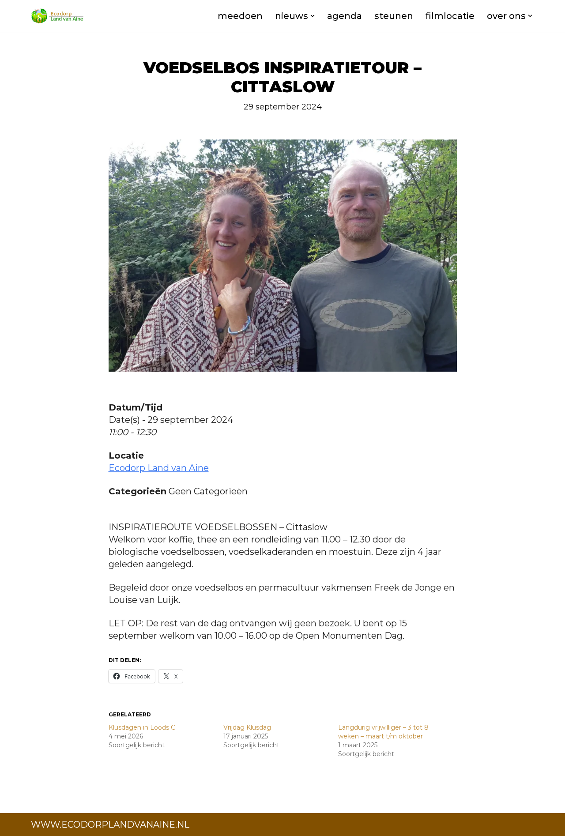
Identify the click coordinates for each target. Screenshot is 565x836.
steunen (393, 16)
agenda (344, 16)
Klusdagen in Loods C (142, 727)
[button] (312, 16)
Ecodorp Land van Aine (159, 468)
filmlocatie (450, 16)
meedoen (240, 16)
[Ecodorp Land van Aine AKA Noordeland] (57, 16)
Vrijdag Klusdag (247, 727)
